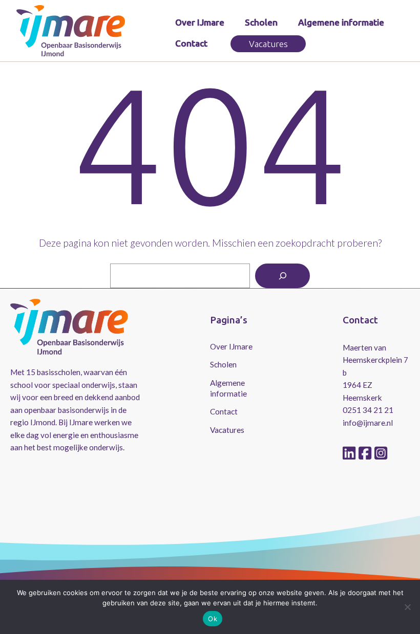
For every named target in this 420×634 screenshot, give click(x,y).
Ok (212, 619)
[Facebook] (366, 453)
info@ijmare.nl (368, 422)
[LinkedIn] (351, 453)
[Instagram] (380, 453)
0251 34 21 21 (368, 409)
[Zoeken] (282, 276)
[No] (407, 607)
